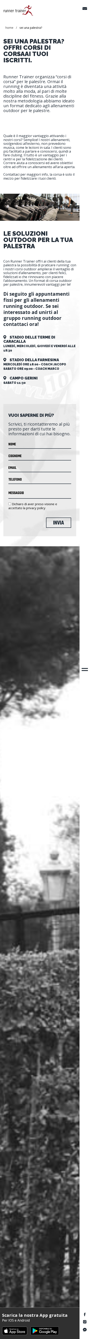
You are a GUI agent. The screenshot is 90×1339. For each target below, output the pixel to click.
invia (58, 523)
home (9, 28)
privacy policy (35, 508)
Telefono (15, 480)
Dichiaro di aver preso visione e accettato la (32, 506)
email (12, 468)
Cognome (15, 456)
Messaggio (16, 493)
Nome (12, 444)
